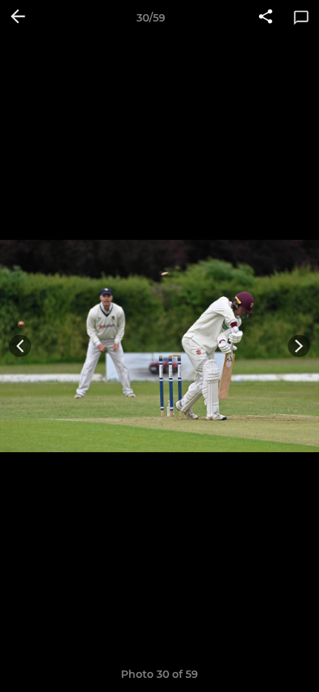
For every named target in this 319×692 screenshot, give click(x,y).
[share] (265, 17)
